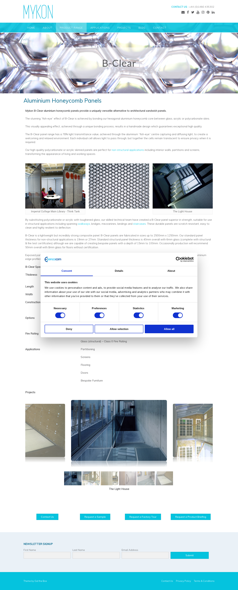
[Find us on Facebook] (188, 12)
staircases (139, 223)
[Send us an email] (183, 12)
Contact (159, 27)
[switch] (99, 315)
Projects (124, 27)
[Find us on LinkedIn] (213, 12)
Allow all (169, 328)
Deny (69, 328)
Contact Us (167, 581)
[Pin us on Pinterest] (208, 12)
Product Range (71, 27)
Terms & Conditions (204, 581)
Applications (100, 27)
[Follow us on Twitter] (192, 12)
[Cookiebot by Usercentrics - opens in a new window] (178, 259)
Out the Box (40, 581)
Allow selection (119, 328)
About (47, 27)
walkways (84, 223)
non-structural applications (128, 150)
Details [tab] (119, 270)
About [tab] (171, 270)
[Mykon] (38, 12)
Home (31, 27)
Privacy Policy (183, 581)
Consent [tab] (67, 270)
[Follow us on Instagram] (203, 12)
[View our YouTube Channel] (198, 12)
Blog (142, 27)
